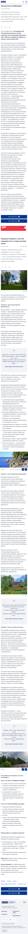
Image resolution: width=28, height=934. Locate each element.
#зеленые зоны (22, 884)
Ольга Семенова (4, 246)
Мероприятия (16, 915)
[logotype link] (4, 2)
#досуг (15, 881)
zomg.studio (4, 931)
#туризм (9, 881)
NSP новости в (12, 216)
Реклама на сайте (16, 912)
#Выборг (3, 881)
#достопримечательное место (9, 884)
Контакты (4, 911)
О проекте (4, 914)
